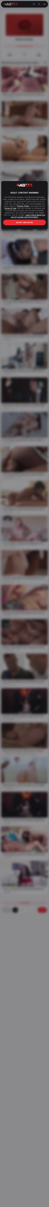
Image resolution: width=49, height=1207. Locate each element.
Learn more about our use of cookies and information (28, 216)
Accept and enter (24, 223)
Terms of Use (10, 208)
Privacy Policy (23, 206)
